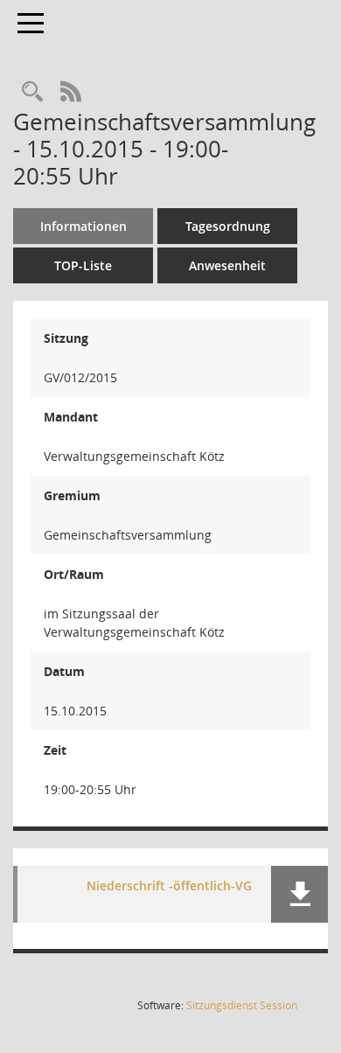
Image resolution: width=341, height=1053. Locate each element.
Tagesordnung (227, 226)
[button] (299, 894)
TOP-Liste (83, 265)
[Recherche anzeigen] (32, 92)
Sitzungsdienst (241, 1005)
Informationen (83, 226)
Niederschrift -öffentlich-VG (169, 886)
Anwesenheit (227, 265)
